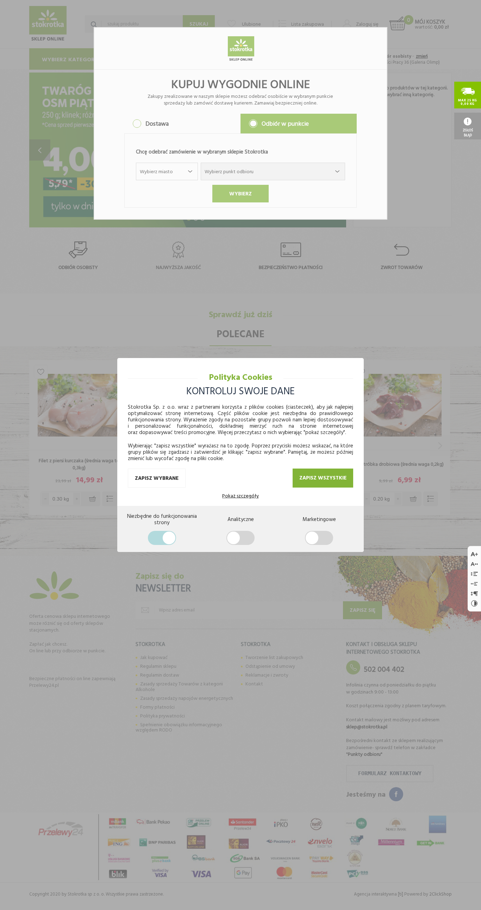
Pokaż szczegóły (240, 495)
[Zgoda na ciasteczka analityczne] (240, 538)
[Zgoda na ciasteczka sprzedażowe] (319, 538)
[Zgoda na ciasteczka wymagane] (162, 538)
